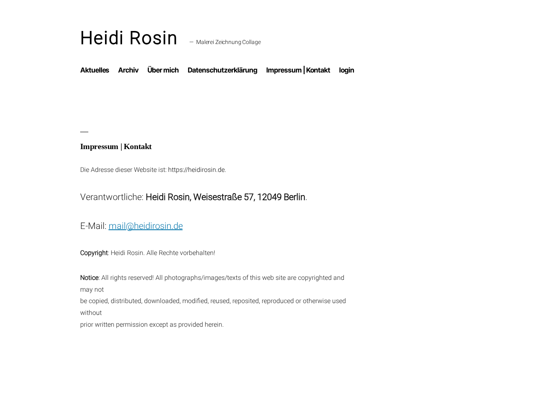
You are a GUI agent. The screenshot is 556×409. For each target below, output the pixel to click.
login (346, 70)
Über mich (163, 70)
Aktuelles (94, 70)
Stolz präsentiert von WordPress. (167, 376)
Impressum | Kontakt (298, 70)
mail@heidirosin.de (146, 226)
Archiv (128, 70)
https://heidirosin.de (196, 170)
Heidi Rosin (129, 37)
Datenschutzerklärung (222, 70)
